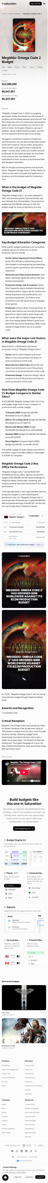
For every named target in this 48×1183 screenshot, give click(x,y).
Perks (4, 1086)
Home (4, 14)
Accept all (40, 1177)
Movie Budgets (14, 14)
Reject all (18, 1177)
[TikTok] (31, 1151)
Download (40, 233)
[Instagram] (17, 1151)
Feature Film (29, 1065)
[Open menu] (44, 4)
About (4, 1104)
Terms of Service (22, 1157)
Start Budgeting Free (22, 828)
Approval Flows (30, 1133)
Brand (4, 1112)
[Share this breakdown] (42, 515)
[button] (18, 527)
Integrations (29, 1129)
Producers (28, 1082)
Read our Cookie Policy (17, 1172)
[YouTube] (12, 1151)
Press (4, 1124)
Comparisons (30, 1104)
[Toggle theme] (13, 1157)
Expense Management (10, 1069)
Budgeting (6, 1065)
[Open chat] (5, 1177)
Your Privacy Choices (26, 1161)
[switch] (18, 956)
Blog (3, 1108)
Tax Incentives (30, 1116)
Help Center (6, 1133)
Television (28, 1069)
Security (28, 1137)
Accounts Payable (8, 1078)
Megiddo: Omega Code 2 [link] (32, 14)
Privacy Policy (33, 1157)
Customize (29, 1177)
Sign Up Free (35, 3)
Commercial (29, 1073)
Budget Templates (32, 1108)
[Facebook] (26, 1151)
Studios (27, 1090)
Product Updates (8, 1129)
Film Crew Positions (32, 1112)
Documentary (30, 1078)
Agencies (28, 1094)
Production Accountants (34, 1086)
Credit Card (6, 1073)
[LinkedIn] (21, 1151)
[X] (35, 1151)
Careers (5, 1116)
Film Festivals (30, 1124)
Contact (4, 1120)
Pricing (4, 1082)
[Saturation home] (9, 3)
